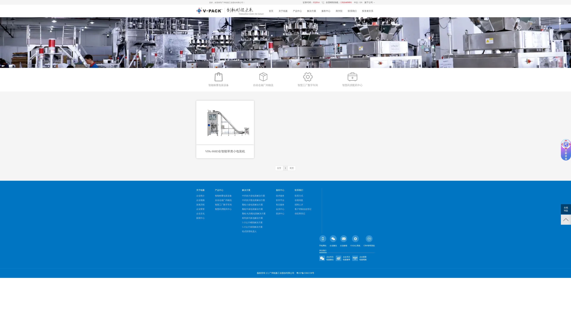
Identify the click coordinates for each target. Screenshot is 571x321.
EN (361, 2)
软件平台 (280, 200)
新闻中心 (200, 218)
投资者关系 (367, 11)
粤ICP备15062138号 (305, 273)
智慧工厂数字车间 (223, 205)
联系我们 (352, 11)
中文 (356, 2)
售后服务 (280, 205)
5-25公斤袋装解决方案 (252, 227)
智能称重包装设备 (223, 196)
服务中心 (325, 11)
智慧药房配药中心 (223, 209)
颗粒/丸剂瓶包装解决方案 (254, 214)
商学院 (339, 11)
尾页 (292, 168)
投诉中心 (280, 214)
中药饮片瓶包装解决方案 (253, 200)
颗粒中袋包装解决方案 (252, 209)
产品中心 (297, 11)
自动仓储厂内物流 (223, 200)
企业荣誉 (200, 209)
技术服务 (280, 196)
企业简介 (200, 196)
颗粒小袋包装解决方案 (252, 205)
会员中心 (280, 209)
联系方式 (299, 196)
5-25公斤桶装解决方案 (252, 222)
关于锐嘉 (283, 11)
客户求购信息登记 (303, 209)
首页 (271, 11)
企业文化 (200, 214)
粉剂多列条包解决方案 (252, 218)
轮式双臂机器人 (249, 231)
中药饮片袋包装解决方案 (253, 196)
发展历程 (200, 205)
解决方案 (311, 11)
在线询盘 (299, 200)
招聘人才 (299, 205)
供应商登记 (300, 214)
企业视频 (200, 200)
